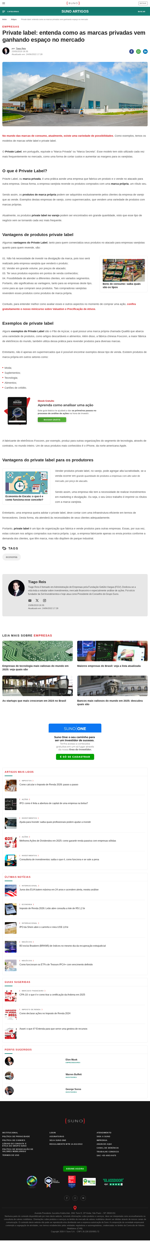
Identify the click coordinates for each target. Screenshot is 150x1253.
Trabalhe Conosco (108, 1152)
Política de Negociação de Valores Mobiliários (17, 1150)
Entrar (143, 3)
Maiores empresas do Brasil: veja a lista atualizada (109, 665)
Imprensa (102, 1140)
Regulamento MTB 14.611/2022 (66, 1144)
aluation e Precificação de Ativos (74, 309)
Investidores (71, 1077)
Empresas (10, 26)
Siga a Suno (103, 1136)
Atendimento (104, 1133)
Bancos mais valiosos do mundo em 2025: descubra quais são (110, 702)
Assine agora (75, 1169)
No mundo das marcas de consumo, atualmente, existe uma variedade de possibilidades (57, 135)
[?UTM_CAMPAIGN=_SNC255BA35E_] (75, 414)
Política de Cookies (13, 1140)
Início (4, 19)
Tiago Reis (21, 48)
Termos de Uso (10, 1155)
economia (11, 557)
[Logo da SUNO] (73, 3)
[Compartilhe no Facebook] (131, 51)
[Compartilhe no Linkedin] (145, 51)
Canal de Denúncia (108, 1148)
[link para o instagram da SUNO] (75, 1198)
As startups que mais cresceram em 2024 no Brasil (34, 700)
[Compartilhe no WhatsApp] (138, 51)
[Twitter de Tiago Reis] (37, 600)
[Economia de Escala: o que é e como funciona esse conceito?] (26, 493)
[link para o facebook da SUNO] (66, 1198)
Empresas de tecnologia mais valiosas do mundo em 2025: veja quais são (35, 667)
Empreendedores (73, 1062)
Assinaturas (57, 1136)
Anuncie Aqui (104, 1144)
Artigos (14, 19)
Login (53, 1133)
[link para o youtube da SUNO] (83, 1198)
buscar (141, 11)
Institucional (10, 1133)
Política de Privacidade (16, 1136)
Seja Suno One (58, 1140)
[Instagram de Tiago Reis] (44, 600)
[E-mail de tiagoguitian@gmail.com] (30, 600)
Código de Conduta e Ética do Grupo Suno (14, 1145)
